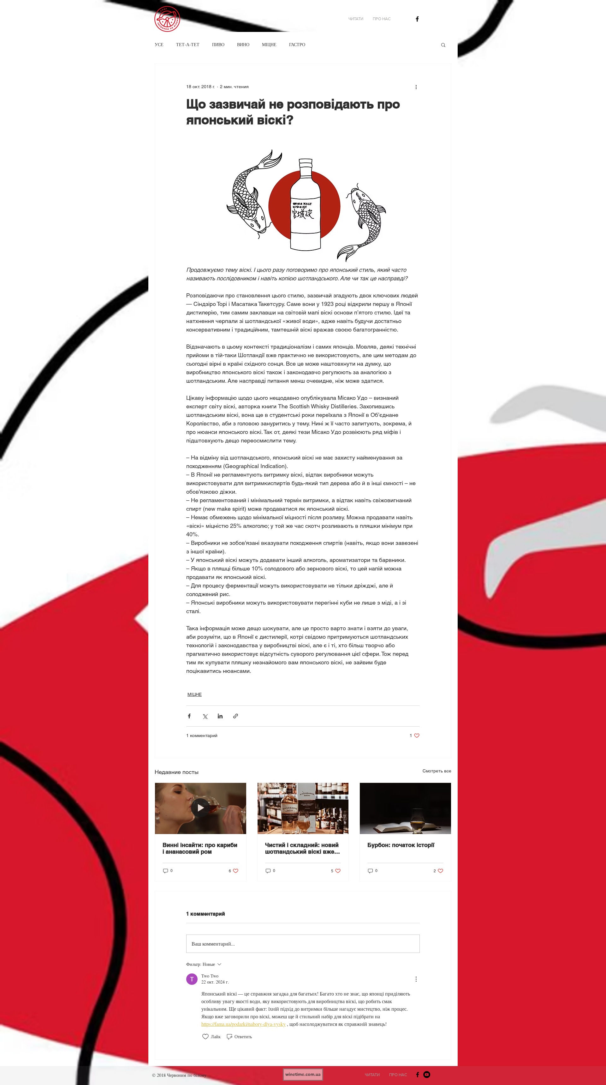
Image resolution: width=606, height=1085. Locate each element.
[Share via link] (236, 716)
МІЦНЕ (269, 44)
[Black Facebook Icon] (417, 18)
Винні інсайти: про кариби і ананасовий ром (200, 848)
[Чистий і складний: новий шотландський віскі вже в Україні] (303, 808)
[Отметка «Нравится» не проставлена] (205, 1036)
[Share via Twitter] (205, 716)
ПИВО (218, 44)
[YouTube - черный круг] (426, 1074)
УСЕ (159, 44)
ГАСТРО (297, 44)
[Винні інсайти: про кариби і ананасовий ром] (200, 808)
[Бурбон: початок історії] (405, 808)
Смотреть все (437, 770)
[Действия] (416, 979)
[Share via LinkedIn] (220, 716)
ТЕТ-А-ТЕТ (187, 44)
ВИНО (243, 44)
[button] (443, 44)
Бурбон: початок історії (400, 845)
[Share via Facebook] (189, 716)
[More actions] (416, 86)
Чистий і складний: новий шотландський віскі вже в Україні (302, 848)
